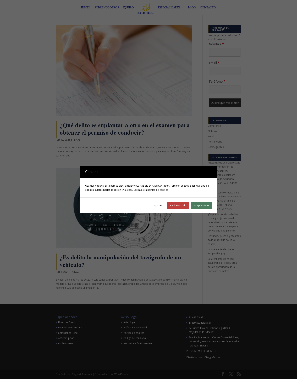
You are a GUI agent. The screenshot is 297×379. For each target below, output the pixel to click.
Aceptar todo (201, 205)
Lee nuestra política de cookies (151, 189)
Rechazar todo (178, 205)
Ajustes (158, 205)
